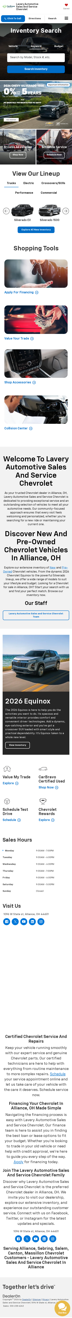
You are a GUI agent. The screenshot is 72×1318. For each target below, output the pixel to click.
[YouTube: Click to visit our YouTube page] (24, 921)
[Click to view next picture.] (66, 105)
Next (65, 211)
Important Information (58, 85)
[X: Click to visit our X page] (15, 921)
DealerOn (26, 1300)
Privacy (45, 1300)
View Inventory (17, 745)
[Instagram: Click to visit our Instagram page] (41, 921)
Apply (18, 1162)
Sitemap (37, 1300)
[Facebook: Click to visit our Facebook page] (7, 921)
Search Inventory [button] (36, 69)
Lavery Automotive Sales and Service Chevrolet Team (36, 615)
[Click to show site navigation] (66, 18)
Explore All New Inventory (36, 230)
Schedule (58, 1074)
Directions (35, 18)
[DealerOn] (11, 1296)
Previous (6, 211)
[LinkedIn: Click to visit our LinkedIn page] (32, 921)
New (53, 567)
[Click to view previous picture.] (5, 105)
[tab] (13, 45)
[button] (13, 18)
